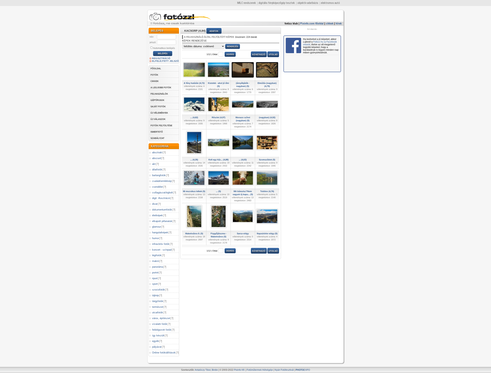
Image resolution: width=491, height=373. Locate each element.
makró (155, 261)
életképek (157, 215)
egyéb (155, 341)
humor (155, 238)
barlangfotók (159, 175)
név (151, 36)
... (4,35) (194, 159)
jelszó (153, 42)
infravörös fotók (160, 244)
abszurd (156, 158)
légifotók (156, 255)
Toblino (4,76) (267, 191)
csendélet (157, 186)
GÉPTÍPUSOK (157, 100)
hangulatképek (160, 232)
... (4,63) (243, 159)
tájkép (155, 295)
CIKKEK (155, 81)
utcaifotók (157, 312)
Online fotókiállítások (163, 352)
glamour (156, 226)
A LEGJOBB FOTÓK (161, 87)
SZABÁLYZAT (157, 138)
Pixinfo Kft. (239, 370)
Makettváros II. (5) (194, 233)
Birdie (215, 370)
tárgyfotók (157, 301)
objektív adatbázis (307, 3)
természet (157, 306)
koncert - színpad (161, 249)
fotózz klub (291, 23)
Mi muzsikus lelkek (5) (194, 191)
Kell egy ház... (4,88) (218, 159)
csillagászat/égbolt (162, 192)
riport (155, 278)
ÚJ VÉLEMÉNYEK (159, 113)
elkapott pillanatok (162, 221)
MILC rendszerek (246, 3)
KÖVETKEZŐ (258, 54)
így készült (158, 335)
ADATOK (213, 31)
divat (154, 203)
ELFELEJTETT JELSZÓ (165, 61)
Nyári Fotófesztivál (284, 370)
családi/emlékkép (161, 181)
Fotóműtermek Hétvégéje (260, 370)
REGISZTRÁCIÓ (161, 58)
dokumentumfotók (162, 209)
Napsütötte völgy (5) (267, 233)
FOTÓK (154, 75)
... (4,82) (194, 117)
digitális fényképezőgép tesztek (277, 3)
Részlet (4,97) (218, 117)
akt (154, 164)
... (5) (218, 191)
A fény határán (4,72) (194, 83)
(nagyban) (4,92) (267, 117)
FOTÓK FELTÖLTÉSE (161, 125)
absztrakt (157, 152)
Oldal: (215, 54)
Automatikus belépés (164, 48)
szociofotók (158, 289)
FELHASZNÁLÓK (159, 94)
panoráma (157, 266)
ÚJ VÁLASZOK (158, 119)
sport (155, 283)
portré (155, 272)
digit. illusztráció (161, 198)
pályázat (156, 346)
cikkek (329, 23)
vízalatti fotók (159, 324)
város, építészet (161, 318)
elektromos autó (330, 3)
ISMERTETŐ (157, 132)
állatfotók (157, 169)
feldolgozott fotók (161, 329)
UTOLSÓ (273, 54)
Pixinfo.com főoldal (312, 23)
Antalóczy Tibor (203, 370)
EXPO (303, 370)
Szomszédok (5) (267, 159)
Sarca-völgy (243, 233)
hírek (339, 23)
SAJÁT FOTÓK (158, 106)
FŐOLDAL (156, 68)
